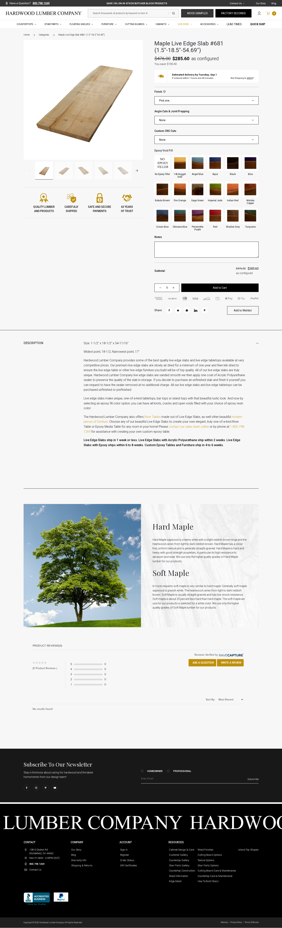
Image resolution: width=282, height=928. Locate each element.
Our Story (261, 3)
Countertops (25, 24)
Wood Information (178, 876)
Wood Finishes (205, 849)
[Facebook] (27, 788)
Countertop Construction (182, 870)
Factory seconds (233, 13)
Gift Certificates (128, 865)
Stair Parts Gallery (179, 865)
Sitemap (224, 922)
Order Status (127, 860)
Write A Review (230, 662)
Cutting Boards (134, 24)
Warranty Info (78, 860)
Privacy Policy (236, 922)
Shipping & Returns (81, 865)
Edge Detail (175, 881)
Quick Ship (257, 24)
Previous (29, 170)
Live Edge (183, 24)
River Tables (152, 417)
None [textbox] (162, 120)
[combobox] (206, 100)
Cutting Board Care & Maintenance (217, 870)
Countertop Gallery (179, 860)
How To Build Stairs (208, 881)
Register (124, 854)
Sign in (124, 849)
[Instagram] (36, 788)
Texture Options (206, 860)
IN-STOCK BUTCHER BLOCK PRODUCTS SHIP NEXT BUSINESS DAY (136, 3)
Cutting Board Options (210, 854)
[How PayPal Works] (61, 897)
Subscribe (253, 779)
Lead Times (234, 24)
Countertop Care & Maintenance (215, 876)
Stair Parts (51, 24)
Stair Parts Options (208, 865)
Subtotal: (160, 270)
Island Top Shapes (248, 849)
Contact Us (236, 3)
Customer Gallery (178, 854)
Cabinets (161, 24)
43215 (250, 78)
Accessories (207, 24)
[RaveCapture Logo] (231, 655)
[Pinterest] (45, 788)
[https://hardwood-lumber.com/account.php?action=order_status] (259, 13)
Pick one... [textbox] (165, 100)
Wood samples (197, 13)
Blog (273, 3)
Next (137, 170)
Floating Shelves (80, 24)
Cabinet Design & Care (181, 849)
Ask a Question (203, 662)
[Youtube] (55, 788)
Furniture (107, 24)
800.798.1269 (41, 3)
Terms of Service (252, 922)
